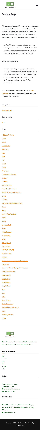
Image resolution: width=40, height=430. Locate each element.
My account (6, 235)
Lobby (4, 221)
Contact (4, 178)
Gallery (4, 199)
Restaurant (5, 264)
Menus (4, 228)
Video (4, 318)
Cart (3, 160)
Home (4, 207)
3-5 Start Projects (8, 135)
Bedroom (5, 149)
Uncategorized (7, 110)
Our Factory (6, 246)
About (4, 138)
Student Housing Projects (10, 307)
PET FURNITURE (8, 250)
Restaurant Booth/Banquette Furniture (15, 268)
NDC (3, 123)
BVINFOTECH (20, 425)
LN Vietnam (21, 423)
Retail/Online (6, 275)
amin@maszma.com (9, 412)
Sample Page (6, 279)
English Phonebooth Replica (11, 192)
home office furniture (9, 214)
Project (4, 257)
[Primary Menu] (36, 4)
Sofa (3, 293)
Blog (3, 153)
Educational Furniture (9, 189)
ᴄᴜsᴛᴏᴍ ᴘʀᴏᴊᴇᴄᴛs (7, 185)
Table (3, 311)
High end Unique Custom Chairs (12, 203)
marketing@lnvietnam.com (11, 389)
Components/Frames (9, 174)
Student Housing (7, 304)
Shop (3, 289)
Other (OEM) (6, 243)
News (4, 239)
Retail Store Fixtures (8, 271)
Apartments (6, 146)
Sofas (3, 297)
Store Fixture (6, 300)
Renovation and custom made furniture (15, 261)
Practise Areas (6, 253)
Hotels (4, 217)
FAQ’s (4, 196)
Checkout (5, 171)
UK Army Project (7, 315)
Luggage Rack (6, 225)
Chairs (4, 164)
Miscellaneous (6, 232)
